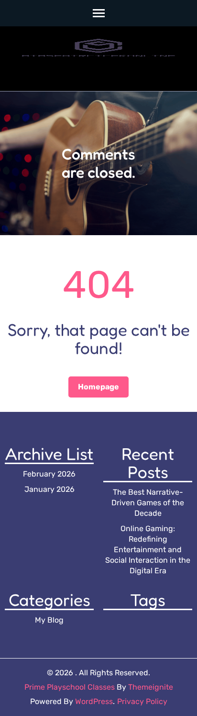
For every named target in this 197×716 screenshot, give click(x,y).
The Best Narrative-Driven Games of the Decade (147, 503)
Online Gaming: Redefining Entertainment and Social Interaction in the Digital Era (147, 549)
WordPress (94, 701)
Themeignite (150, 687)
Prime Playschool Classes (69, 687)
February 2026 (49, 473)
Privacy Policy (142, 701)
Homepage (98, 386)
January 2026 (49, 489)
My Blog (49, 620)
